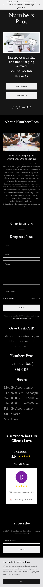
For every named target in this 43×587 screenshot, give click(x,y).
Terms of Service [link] (22, 318)
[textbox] (21, 245)
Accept (21, 581)
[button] (4, 298)
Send (21, 308)
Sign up (21, 550)
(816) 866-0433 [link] (21, 107)
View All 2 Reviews (21, 464)
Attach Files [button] (9, 298)
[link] (21, 23)
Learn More (21, 96)
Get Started (22, 86)
